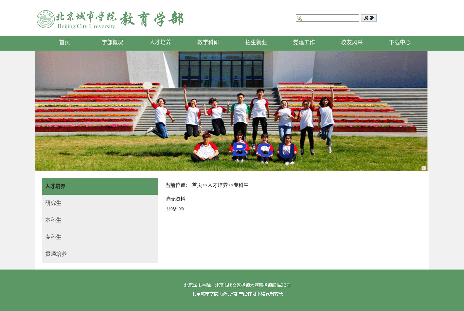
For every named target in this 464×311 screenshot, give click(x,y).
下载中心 (400, 42)
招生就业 (256, 42)
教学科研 (208, 42)
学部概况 (112, 42)
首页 (64, 42)
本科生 (53, 220)
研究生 (53, 203)
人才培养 (160, 42)
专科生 (53, 237)
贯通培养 (56, 254)
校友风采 (352, 42)
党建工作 (304, 42)
